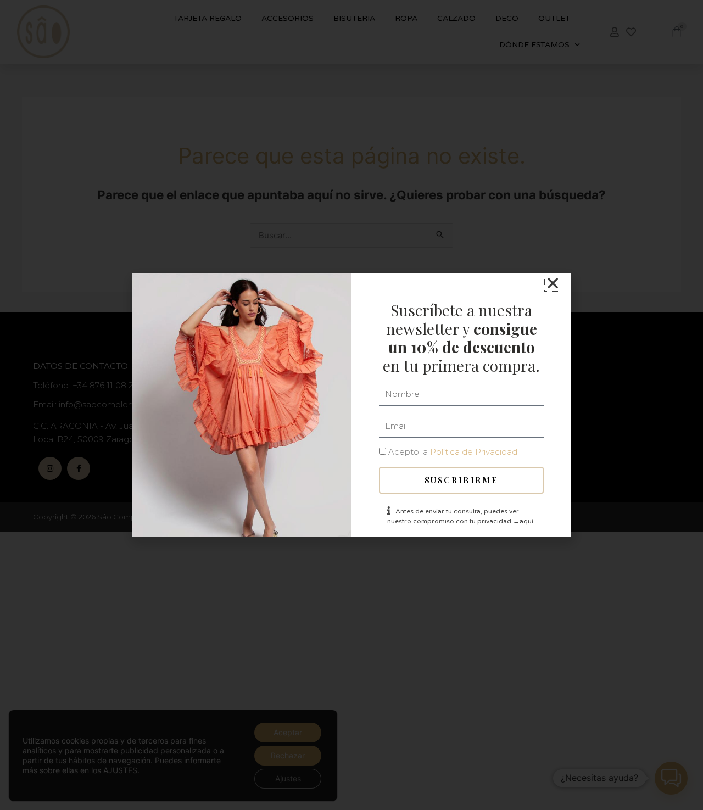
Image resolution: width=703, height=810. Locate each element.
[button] (552, 283)
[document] (351, 405)
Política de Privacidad (473, 451)
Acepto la (452, 451)
